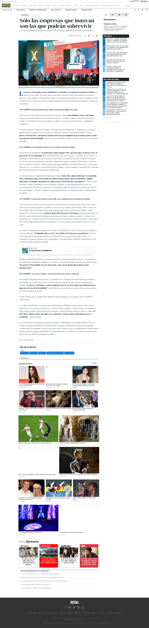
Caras (39, 613)
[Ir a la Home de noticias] (74, 602)
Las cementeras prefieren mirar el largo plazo (37, 588)
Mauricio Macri (71, 10)
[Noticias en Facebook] (138, 10)
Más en (22, 542)
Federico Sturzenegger (38, 10)
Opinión (61, 5)
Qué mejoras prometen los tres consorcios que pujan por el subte (43, 577)
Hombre (62, 613)
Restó (75, 5)
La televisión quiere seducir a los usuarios (35, 584)
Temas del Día (7, 10)
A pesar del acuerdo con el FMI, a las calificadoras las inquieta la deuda (60, 198)
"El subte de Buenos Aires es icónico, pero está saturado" (40, 574)
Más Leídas (108, 36)
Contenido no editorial (110, 5)
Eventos (69, 5)
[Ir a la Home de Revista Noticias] (6, 5)
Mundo (39, 5)
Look (93, 613)
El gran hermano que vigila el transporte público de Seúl (54, 109)
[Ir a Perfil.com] (144, 1)
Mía (104, 613)
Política (16, 5)
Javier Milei (20, 10)
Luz (99, 613)
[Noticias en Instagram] (135, 10)
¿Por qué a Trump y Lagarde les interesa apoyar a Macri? (54, 273)
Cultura (47, 5)
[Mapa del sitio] (82, 607)
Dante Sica (42, 353)
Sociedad (24, 5)
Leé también (34, 248)
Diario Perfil (32, 613)
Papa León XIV (56, 10)
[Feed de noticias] (147, 10)
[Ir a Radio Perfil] (134, 1)
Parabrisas (77, 613)
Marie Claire (47, 613)
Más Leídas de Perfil (111, 79)
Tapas (81, 5)
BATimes (117, 613)
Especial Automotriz (92, 5)
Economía (32, 5)
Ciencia (54, 5)
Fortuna (55, 613)
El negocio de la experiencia (40, 251)
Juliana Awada (86, 10)
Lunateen (109, 613)
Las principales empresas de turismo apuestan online (52, 147)
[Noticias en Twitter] (142, 10)
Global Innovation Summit (55, 353)
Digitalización (69, 353)
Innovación (33, 353)
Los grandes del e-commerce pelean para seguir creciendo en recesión (45, 581)
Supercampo (86, 613)
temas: (22, 351)
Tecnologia (24, 353)
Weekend (69, 613)
